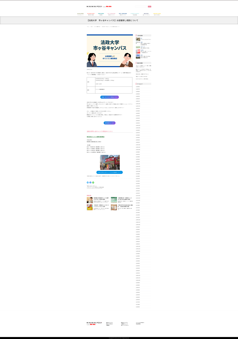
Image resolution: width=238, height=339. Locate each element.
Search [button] (149, 6)
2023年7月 (138, 154)
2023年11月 (138, 147)
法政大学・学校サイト (93, 185)
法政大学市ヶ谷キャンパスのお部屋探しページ (109, 172)
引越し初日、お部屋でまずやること (142, 74)
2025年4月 (138, 115)
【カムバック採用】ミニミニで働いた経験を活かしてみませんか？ (143, 66)
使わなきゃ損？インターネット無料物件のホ (146, 52)
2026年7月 (138, 89)
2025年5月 (138, 113)
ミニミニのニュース (80, 14)
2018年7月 (138, 287)
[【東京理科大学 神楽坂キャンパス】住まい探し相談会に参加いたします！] (114, 202)
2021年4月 (138, 212)
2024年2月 (138, 139)
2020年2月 (138, 241)
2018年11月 (138, 277)
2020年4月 (138, 239)
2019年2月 (138, 270)
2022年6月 (138, 181)
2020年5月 (138, 236)
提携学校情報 (101, 187)
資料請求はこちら (109, 123)
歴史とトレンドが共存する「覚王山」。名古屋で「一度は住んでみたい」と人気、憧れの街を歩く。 (143, 70)
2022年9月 (138, 173)
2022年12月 (138, 166)
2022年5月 (138, 183)
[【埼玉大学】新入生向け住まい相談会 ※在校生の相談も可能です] (114, 209)
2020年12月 (138, 219)
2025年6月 (138, 110)
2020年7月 (138, 231)
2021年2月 (138, 217)
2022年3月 (138, 188)
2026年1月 (138, 101)
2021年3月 (138, 215)
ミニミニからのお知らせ (140, 322)
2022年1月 (138, 193)
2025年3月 (138, 118)
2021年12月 (138, 195)
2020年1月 (138, 244)
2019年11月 (138, 248)
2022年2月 (138, 190)
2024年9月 (138, 130)
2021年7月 (138, 207)
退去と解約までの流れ (145, 48)
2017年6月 (138, 304)
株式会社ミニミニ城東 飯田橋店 (95, 137)
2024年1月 (138, 142)
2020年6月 (138, 234)
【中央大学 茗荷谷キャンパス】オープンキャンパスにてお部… (101, 205)
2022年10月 (138, 171)
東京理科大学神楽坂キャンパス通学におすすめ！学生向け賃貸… (101, 198)
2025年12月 (138, 103)
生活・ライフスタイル (146, 14)
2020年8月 (138, 229)
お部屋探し (101, 14)
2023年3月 (138, 161)
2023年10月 (138, 149)
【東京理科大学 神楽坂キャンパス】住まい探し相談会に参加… (125, 198)
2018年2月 (138, 299)
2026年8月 (138, 86)
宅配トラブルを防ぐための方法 (141, 76)
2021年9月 (138, 202)
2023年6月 (138, 156)
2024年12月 (138, 125)
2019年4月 (138, 265)
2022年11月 (138, 169)
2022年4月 (138, 185)
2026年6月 (138, 91)
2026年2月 (138, 98)
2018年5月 (138, 292)
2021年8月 (138, 205)
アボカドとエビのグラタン (146, 39)
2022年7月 (138, 178)
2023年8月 (138, 152)
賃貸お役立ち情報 (91, 14)
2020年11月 (138, 222)
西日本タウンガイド (123, 14)
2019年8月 (138, 256)
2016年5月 (138, 306)
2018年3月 (138, 297)
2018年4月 (138, 294)
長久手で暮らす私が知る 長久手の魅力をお (145, 57)
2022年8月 (138, 176)
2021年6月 (138, 210)
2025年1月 (138, 123)
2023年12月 (138, 144)
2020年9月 (138, 227)
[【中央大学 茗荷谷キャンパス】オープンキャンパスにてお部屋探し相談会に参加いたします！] (90, 209)
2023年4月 (138, 159)
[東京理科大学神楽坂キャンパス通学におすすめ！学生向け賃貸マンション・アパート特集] (90, 202)
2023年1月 (138, 164)
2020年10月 (138, 224)
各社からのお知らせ (157, 14)
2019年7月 (138, 258)
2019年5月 (138, 263)
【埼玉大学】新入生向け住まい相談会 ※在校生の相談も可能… (125, 205)
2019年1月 (138, 273)
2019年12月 (138, 246)
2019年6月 (138, 261)
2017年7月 (138, 302)
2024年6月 (138, 135)
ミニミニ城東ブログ (95, 187)
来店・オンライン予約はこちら (109, 97)
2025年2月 (138, 120)
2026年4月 (138, 93)
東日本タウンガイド (111, 14)
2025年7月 (138, 108)
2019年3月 (138, 268)
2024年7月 (138, 132)
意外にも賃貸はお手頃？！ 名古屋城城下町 (146, 44)
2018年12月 (138, 275)
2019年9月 (138, 253)
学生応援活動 (135, 14)
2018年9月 (138, 282)
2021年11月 (138, 198)
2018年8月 (138, 285)
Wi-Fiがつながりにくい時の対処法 (142, 78)
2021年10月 (138, 200)
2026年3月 (138, 96)
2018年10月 (138, 280)
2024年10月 (138, 127)
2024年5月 (138, 137)
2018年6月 (138, 290)
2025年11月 (138, 106)
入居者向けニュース (124, 323)
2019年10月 (138, 251)
